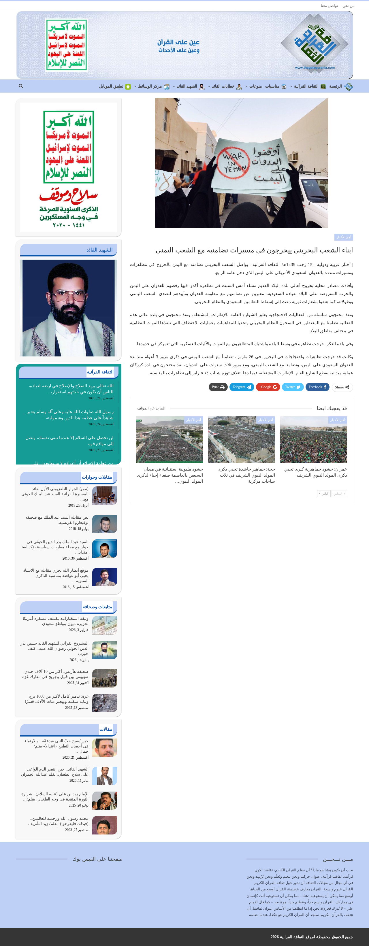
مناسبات (272, 86)
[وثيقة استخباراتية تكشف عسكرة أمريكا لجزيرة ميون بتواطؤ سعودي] (104, 625)
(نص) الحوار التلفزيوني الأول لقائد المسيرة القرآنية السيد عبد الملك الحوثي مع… (55, 494)
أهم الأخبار (343, 237)
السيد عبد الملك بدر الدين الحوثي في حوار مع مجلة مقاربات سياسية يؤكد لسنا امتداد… (54, 547)
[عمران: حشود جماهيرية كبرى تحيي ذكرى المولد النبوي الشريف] (313, 439)
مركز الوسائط (150, 86)
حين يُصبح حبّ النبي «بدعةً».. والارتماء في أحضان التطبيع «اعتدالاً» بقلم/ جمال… (57, 746)
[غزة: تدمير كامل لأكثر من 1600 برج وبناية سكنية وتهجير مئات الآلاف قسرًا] (104, 703)
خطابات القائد (223, 86)
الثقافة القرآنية (306, 86)
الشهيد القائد (187, 86)
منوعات (255, 86)
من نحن (348, 5)
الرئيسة (335, 86)
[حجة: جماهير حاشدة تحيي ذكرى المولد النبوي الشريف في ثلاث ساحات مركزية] (241, 439)
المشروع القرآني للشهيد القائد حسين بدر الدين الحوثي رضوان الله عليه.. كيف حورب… (54, 648)
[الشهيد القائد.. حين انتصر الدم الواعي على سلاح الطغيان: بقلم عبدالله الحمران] (104, 776)
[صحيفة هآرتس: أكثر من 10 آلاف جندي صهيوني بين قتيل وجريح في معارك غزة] (104, 678)
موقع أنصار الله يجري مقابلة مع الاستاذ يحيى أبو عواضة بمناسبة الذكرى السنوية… (56, 575)
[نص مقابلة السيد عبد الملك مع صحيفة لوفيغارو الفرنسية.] (104, 524)
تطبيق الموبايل (111, 86)
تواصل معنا (329, 5)
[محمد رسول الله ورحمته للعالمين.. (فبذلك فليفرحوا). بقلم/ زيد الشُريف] (104, 825)
